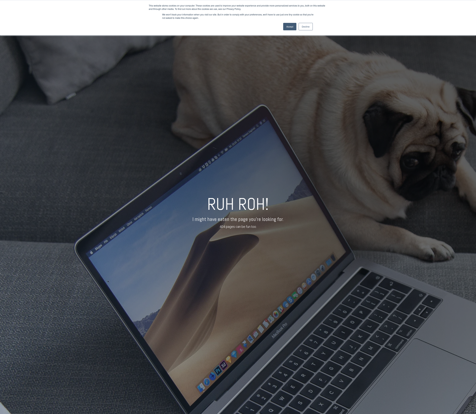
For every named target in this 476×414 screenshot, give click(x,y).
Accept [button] (289, 26)
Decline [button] (306, 26)
